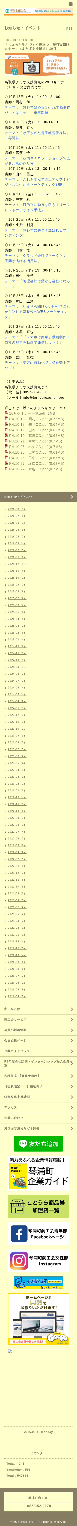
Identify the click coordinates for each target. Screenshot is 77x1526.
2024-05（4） (17, 694)
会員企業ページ (15, 1040)
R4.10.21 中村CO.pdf (28, 441)
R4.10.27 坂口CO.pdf (28, 463)
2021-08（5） (17, 900)
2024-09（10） (18, 667)
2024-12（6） (17, 646)
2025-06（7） (17, 605)
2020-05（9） (17, 989)
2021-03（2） (17, 920)
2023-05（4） (17, 763)
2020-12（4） (17, 941)
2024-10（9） (17, 660)
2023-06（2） (17, 756)
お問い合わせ (14, 1118)
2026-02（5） (17, 550)
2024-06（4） (17, 687)
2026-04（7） (17, 536)
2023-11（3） (17, 721)
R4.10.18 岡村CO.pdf (28, 419)
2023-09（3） (17, 735)
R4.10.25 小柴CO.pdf (28, 447)
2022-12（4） (17, 797)
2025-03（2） (17, 625)
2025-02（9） (17, 632)
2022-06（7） (17, 838)
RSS (69, 28)
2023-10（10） (18, 728)
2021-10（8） (17, 886)
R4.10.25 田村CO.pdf (28, 452)
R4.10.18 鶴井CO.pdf (28, 424)
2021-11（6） (17, 879)
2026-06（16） (18, 522)
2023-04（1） (17, 769)
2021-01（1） (17, 934)
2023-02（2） (17, 783)
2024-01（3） (17, 708)
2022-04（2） (17, 852)
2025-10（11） (18, 577)
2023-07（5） (17, 749)
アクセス (10, 1107)
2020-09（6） (17, 962)
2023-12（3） (17, 715)
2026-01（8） (17, 557)
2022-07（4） (17, 831)
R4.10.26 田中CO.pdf (28, 458)
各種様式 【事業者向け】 (22, 1076)
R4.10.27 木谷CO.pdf (28, 469)
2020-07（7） (17, 975)
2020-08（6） (17, 969)
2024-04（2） (17, 701)
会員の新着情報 (15, 1030)
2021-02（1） (17, 927)
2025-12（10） (18, 564)
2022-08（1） (17, 824)
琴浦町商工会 (28, 1521)
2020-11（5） (17, 948)
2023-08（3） (17, 742)
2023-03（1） (17, 776)
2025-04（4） (17, 618)
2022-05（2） (17, 845)
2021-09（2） (17, 893)
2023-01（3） (17, 790)
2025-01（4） (17, 639)
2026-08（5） (17, 509)
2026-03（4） (17, 543)
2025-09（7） (17, 584)
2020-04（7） (17, 996)
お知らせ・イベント (18, 496)
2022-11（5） (17, 804)
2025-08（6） (17, 591)
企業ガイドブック (17, 1051)
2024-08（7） (17, 673)
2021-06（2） (17, 914)
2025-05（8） (17, 612)
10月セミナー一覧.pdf (27, 413)
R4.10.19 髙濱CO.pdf (28, 436)
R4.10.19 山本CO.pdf (28, 430)
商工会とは (12, 1009)
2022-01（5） (17, 866)
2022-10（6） (17, 811)
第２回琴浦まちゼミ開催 (22, 1128)
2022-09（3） (17, 818)
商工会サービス (15, 1019)
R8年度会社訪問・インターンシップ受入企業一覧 (38, 1063)
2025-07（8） (17, 598)
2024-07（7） (17, 680)
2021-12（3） (17, 872)
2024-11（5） (17, 653)
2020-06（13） (18, 982)
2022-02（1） (17, 859)
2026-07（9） (17, 516)
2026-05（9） (17, 529)
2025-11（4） (17, 570)
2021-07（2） (17, 907)
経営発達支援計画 (17, 1097)
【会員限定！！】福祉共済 (23, 1086)
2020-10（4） (17, 955)
